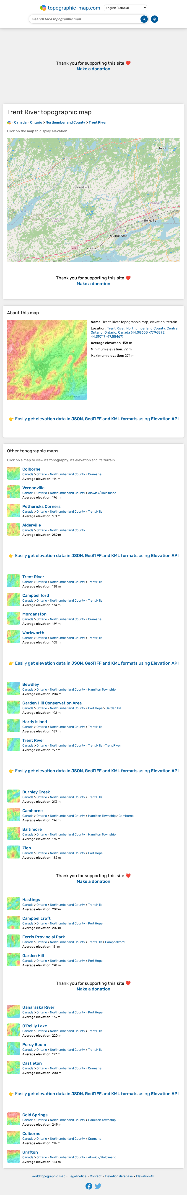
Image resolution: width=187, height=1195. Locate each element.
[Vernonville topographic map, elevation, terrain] (13, 492)
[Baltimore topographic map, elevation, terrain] (13, 834)
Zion (26, 848)
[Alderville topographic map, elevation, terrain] (13, 530)
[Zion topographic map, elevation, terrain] (13, 853)
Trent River (33, 576)
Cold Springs (35, 1114)
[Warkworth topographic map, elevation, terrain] (13, 637)
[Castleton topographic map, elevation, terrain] (13, 1068)
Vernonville (33, 487)
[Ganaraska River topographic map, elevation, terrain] (13, 1012)
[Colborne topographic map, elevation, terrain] (13, 474)
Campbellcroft (36, 918)
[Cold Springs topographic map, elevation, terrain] (13, 1119)
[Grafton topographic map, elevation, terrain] (13, 1157)
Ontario (41, 474)
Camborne (32, 810)
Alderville (31, 525)
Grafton (30, 1152)
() (134, 332)
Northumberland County (67, 474)
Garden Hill (113, 708)
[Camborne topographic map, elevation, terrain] (13, 815)
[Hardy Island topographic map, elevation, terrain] (13, 726)
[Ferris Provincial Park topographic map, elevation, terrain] (13, 941)
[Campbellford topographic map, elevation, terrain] (13, 600)
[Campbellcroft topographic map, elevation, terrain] (13, 923)
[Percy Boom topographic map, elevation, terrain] (13, 1049)
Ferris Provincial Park (43, 936)
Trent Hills (95, 512)
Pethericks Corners (41, 506)
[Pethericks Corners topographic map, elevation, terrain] (13, 511)
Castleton (32, 1063)
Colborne (31, 469)
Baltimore (32, 829)
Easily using (97, 418)
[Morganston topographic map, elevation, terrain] (13, 619)
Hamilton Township (102, 689)
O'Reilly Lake (34, 1025)
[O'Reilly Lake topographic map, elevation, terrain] (13, 1030)
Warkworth (33, 632)
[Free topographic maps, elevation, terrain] (9, 122)
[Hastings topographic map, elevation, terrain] (13, 904)
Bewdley (30, 684)
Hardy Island (34, 721)
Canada (28, 474)
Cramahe (94, 474)
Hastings (31, 899)
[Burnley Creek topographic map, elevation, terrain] (13, 797)
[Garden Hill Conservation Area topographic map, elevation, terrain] (13, 708)
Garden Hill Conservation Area (52, 703)
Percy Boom (34, 1044)
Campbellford (35, 595)
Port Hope (95, 708)
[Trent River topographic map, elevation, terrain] (47, 360)
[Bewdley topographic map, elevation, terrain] (13, 689)
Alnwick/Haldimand (102, 493)
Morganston (34, 614)
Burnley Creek (36, 792)
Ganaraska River (38, 1007)
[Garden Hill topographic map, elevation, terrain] (13, 960)
